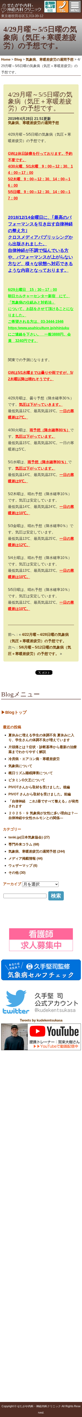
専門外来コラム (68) (23, 844)
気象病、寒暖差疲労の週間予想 (33, 123)
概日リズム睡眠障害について (30, 773)
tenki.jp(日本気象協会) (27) (29, 837)
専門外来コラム (19, 1379)
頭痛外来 (43, 1291)
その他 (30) (17, 872)
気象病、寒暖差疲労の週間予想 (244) (36, 851)
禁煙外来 (43, 1330)
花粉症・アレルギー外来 (54, 1342)
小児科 (12, 1302)
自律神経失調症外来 (51, 1302)
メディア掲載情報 (20, 1374)
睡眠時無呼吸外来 (49, 1336)
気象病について (20, 766)
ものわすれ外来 (48, 1319)
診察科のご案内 (16, 1286)
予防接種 (14, 1355)
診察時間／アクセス (37, 1273)
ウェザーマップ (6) (22, 865)
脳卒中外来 (45, 1325)
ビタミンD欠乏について (26, 780)
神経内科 (14, 1297)
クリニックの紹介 (33, 1262)
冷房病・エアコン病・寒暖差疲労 (34, 759)
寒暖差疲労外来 (48, 1314)
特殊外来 (40, 1286)
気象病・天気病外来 (51, 1308)
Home (5, 59)
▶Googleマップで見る (21, 1252)
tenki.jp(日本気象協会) (23, 1385)
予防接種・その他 (17, 1350)
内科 (11, 1291)
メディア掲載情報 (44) (25, 858)
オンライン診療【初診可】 (42, 1278)
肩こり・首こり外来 (51, 1297)
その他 (12, 1396)
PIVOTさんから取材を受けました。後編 (39, 787)
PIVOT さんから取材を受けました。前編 (39, 794)
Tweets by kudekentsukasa (41, 1020)
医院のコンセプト (36, 1267)
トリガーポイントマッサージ (28, 1360)
